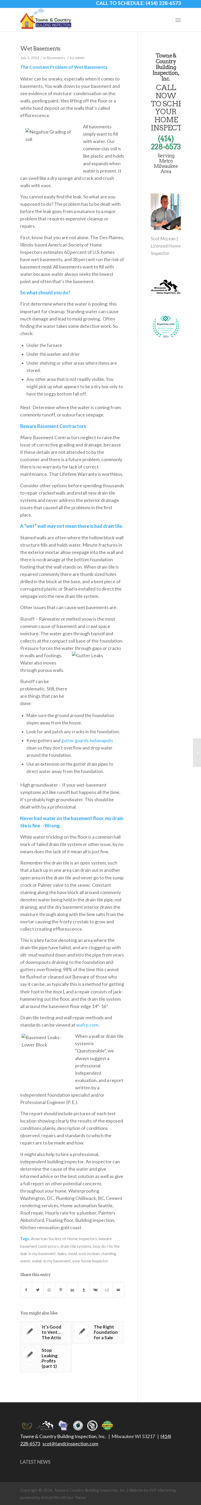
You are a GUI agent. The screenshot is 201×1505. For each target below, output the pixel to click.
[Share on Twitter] (37, 1289)
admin (80, 57)
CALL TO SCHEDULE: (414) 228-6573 (138, 3)
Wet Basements (40, 48)
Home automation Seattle (86, 1205)
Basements (56, 57)
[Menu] (178, 20)
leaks (61, 1253)
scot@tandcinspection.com (70, 1443)
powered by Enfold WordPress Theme (53, 1497)
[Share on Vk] (95, 1289)
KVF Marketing (162, 1490)
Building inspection (94, 1220)
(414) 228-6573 (166, 142)
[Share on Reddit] (107, 1289)
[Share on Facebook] (26, 1289)
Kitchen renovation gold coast (50, 1227)
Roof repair (31, 1213)
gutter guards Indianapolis (87, 740)
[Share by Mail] (118, 1289)
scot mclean (89, 1253)
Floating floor (59, 1220)
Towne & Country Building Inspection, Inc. (63, 1436)
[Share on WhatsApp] (49, 1289)
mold (72, 1253)
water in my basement (51, 1260)
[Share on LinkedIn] (72, 1289)
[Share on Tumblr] (84, 1289)
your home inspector (90, 1260)
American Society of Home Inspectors (64, 1238)
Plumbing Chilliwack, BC (79, 1198)
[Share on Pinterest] (60, 1289)
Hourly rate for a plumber (70, 1213)
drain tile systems (75, 1246)
